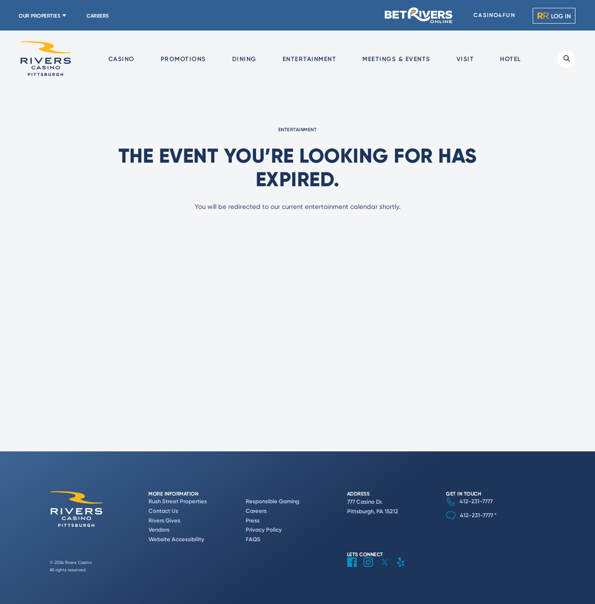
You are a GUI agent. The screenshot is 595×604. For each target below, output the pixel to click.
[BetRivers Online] (419, 15)
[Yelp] (404, 569)
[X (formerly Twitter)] (388, 569)
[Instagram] (371, 569)
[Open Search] (566, 59)
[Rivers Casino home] (46, 59)
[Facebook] (355, 569)
